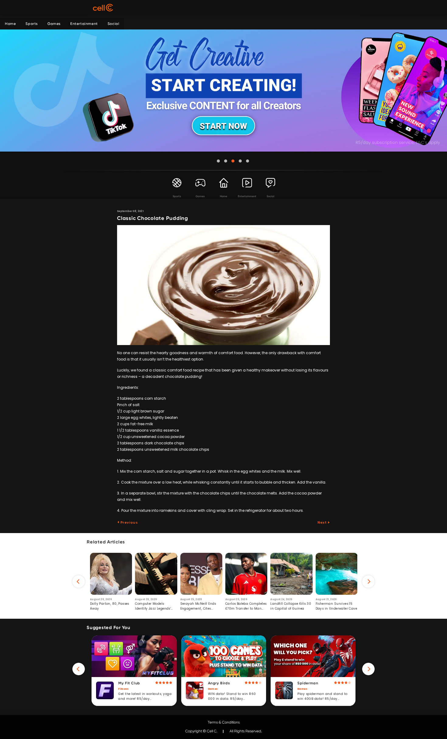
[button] (218, 161)
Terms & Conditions (224, 722)
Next (322, 522)
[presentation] (78, 581)
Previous (129, 522)
